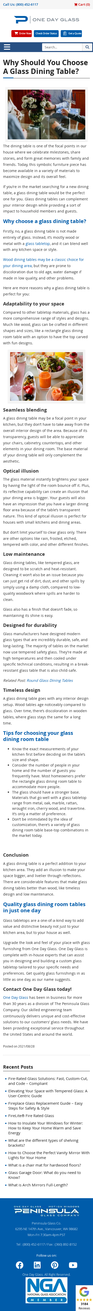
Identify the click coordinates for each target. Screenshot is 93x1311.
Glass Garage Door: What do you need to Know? (44, 1175)
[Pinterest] (54, 1266)
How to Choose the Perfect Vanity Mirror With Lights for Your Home (49, 1155)
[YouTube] (73, 1266)
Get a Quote (74, 33)
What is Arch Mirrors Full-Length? (38, 1184)
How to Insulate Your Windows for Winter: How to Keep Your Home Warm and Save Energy (45, 1127)
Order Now (25, 33)
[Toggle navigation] (7, 47)
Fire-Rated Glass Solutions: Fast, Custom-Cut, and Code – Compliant (48, 1081)
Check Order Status (46, 33)
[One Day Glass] (46, 21)
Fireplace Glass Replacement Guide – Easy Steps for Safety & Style (45, 1106)
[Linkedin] (37, 1266)
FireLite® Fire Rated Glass (31, 1115)
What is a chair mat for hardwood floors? (44, 1165)
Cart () (84, 4)
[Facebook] (20, 1266)
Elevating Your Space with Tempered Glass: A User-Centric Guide (48, 1093)
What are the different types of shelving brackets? (43, 1143)
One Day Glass (15, 997)
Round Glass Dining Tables (50, 680)
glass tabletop (38, 243)
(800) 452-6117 (27, 4)
